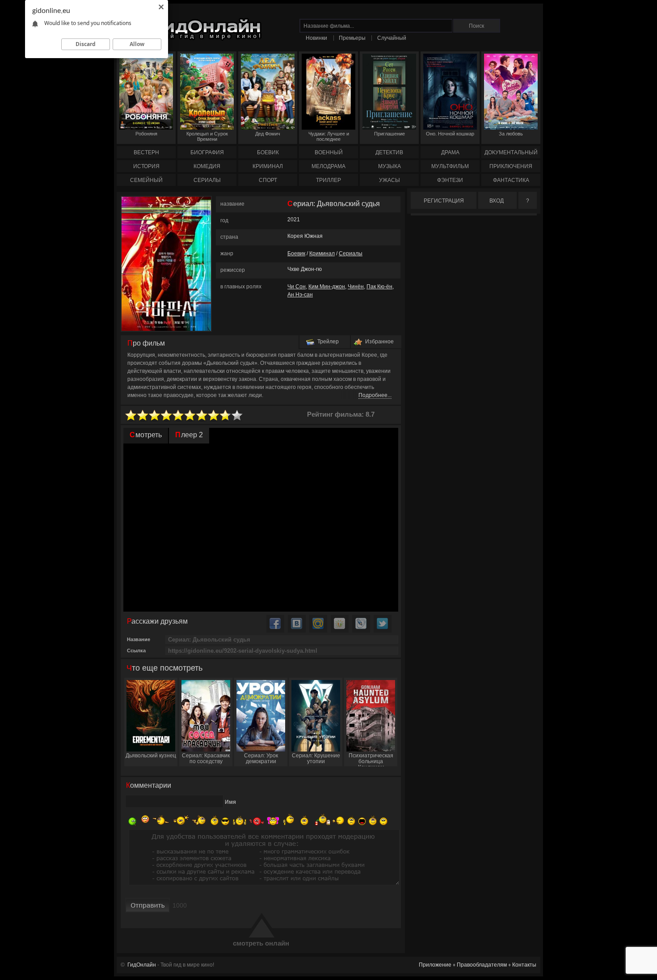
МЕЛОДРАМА (328, 166)
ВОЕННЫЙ (329, 152)
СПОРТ (268, 180)
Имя (230, 802)
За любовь (511, 133)
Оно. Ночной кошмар (450, 133)
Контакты (524, 965)
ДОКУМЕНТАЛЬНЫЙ (511, 152)
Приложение (435, 965)
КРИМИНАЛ (268, 166)
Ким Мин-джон (326, 286)
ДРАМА (450, 152)
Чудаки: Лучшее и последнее (328, 136)
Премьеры (352, 38)
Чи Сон (296, 286)
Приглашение (389, 133)
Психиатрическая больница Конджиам (371, 759)
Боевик (296, 253)
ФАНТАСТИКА (511, 180)
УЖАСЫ (389, 180)
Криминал (322, 253)
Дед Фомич (267, 133)
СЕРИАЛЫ (207, 180)
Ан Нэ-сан (300, 294)
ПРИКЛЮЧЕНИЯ (510, 166)
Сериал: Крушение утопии (316, 758)
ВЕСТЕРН (146, 152)
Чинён (356, 286)
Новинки (316, 38)
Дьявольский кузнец (151, 755)
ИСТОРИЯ (146, 166)
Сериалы (350, 253)
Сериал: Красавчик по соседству (206, 758)
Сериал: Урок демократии (261, 758)
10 (237, 416)
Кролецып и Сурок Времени (207, 136)
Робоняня (146, 133)
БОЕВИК (268, 152)
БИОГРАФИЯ (207, 152)
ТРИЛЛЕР (328, 180)
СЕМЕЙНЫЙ (146, 180)
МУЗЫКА (389, 166)
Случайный (391, 38)
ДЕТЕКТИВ (389, 152)
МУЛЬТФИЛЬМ (450, 166)
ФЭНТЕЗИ (450, 180)
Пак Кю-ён (379, 286)
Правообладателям (482, 965)
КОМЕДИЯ (207, 166)
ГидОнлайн (141, 965)
